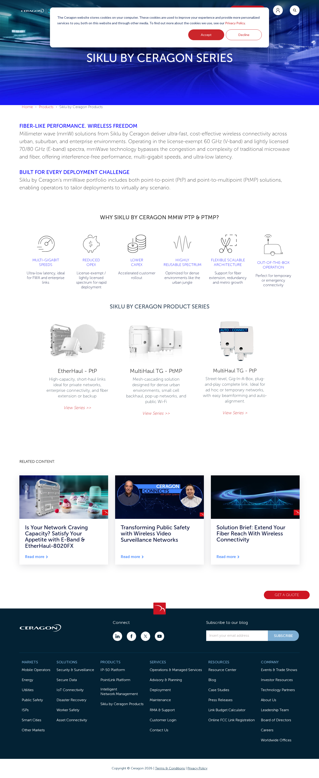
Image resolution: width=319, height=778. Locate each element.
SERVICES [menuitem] (158, 662)
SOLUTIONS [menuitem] (67, 662)
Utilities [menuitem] (28, 690)
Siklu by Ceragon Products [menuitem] (122, 704)
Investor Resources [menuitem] (277, 680)
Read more (34, 557)
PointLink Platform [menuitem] (115, 680)
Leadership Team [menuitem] (275, 710)
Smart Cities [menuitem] (31, 720)
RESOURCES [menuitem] (218, 662)
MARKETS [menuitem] (30, 662)
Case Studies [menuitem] (218, 690)
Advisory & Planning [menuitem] (166, 680)
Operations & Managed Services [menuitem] (176, 670)
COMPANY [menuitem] (270, 662)
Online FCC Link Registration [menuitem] (231, 720)
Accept (206, 35)
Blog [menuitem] (212, 680)
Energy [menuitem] (27, 680)
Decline (243, 35)
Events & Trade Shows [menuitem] (279, 670)
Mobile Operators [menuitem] (36, 670)
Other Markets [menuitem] (33, 730)
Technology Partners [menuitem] (278, 690)
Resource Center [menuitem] (222, 670)
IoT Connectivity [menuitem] (70, 690)
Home (27, 107)
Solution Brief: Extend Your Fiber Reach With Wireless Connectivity (250, 533)
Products (46, 107)
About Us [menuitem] (268, 700)
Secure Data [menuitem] (67, 680)
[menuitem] (278, 10)
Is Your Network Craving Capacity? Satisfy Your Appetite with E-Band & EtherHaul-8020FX (56, 536)
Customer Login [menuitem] (163, 720)
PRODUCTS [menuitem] (110, 662)
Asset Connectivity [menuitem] (72, 720)
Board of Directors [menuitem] (276, 720)
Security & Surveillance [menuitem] (75, 670)
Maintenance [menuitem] (160, 700)
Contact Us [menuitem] (159, 730)
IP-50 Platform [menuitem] (112, 670)
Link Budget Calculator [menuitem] (226, 710)
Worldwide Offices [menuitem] (276, 740)
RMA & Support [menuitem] (162, 710)
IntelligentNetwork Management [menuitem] (119, 691)
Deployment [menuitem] (160, 690)
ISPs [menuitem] (25, 710)
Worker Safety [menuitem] (68, 710)
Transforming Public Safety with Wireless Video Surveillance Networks (155, 533)
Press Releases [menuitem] (220, 700)
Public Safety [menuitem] (32, 700)
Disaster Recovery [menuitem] (71, 700)
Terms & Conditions (170, 768)
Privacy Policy (235, 23)
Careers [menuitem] (267, 730)
